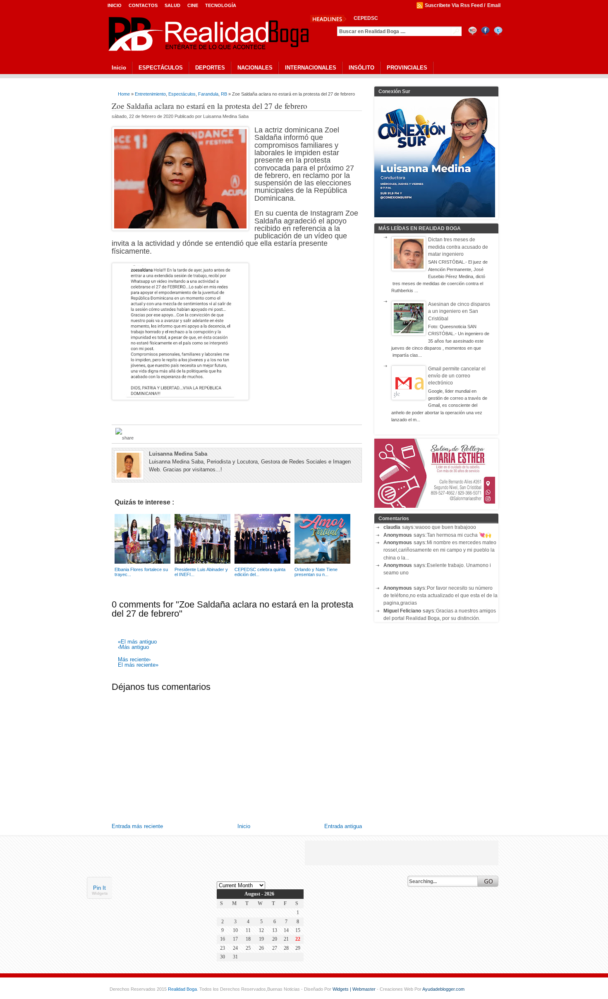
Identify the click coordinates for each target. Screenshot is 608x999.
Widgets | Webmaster (355, 989)
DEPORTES (210, 68)
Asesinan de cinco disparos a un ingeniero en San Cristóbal (459, 311)
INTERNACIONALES (310, 68)
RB (224, 93)
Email (493, 5)
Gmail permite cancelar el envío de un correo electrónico (457, 376)
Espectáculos (182, 93)
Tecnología (220, 5)
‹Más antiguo (133, 647)
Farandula (208, 93)
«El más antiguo (137, 642)
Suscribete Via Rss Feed (454, 5)
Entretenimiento (150, 93)
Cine (192, 5)
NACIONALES (255, 68)
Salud (172, 5)
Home (124, 93)
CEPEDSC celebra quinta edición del (397, 18)
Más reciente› (134, 660)
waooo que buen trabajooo (445, 527)
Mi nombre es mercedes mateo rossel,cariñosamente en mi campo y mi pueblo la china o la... (439, 550)
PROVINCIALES (407, 68)
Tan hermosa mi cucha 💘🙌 (459, 535)
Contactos (143, 5)
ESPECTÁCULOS (161, 68)
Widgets (100, 893)
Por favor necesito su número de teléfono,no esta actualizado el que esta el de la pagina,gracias (440, 595)
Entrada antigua (343, 826)
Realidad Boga (182, 989)
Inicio (115, 5)
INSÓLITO (361, 68)
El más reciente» (138, 665)
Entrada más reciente (137, 826)
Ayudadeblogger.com (443, 989)
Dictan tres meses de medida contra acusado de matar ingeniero (458, 247)
